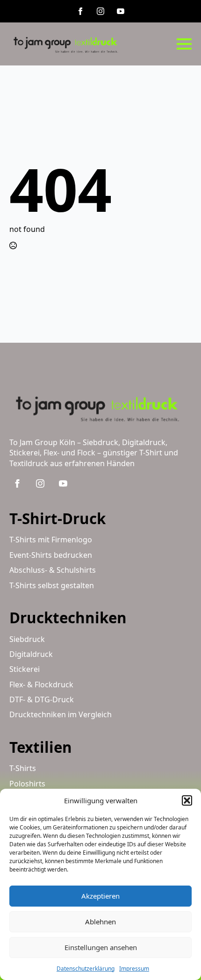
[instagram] (100, 11)
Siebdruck (27, 639)
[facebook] (80, 11)
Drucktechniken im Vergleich (60, 714)
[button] (187, 800)
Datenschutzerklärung (86, 969)
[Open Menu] (184, 43)
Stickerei (24, 669)
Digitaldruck (31, 654)
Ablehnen (100, 921)
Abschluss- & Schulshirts (52, 570)
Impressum (134, 969)
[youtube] (120, 11)
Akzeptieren (100, 896)
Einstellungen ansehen (101, 947)
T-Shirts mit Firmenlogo (50, 539)
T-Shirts (22, 768)
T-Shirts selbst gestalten (51, 585)
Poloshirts (27, 783)
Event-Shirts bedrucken (50, 555)
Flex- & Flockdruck (41, 684)
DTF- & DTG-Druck (41, 699)
